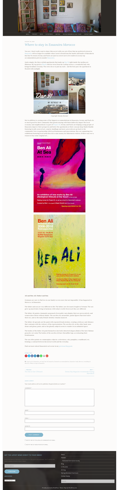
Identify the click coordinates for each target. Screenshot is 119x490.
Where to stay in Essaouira (37, 363)
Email (27, 418)
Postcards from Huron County (71, 461)
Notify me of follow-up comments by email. (40, 440)
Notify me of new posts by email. (37, 444)
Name (27, 410)
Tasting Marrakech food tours (72, 34)
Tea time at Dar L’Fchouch (34, 371)
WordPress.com (73, 488)
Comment (28, 388)
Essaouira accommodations (61, 361)
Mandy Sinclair (59, 15)
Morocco (81, 361)
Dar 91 (67, 62)
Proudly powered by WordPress (50, 488)
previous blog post (65, 346)
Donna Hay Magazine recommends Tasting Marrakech (79, 371)
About (28, 34)
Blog (41, 34)
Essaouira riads (74, 361)
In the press (49, 34)
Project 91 (56, 125)
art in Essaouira (34, 361)
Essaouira (28, 53)
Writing (58, 34)
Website (27, 426)
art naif (42, 361)
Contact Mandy (88, 34)
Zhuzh (44, 64)
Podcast (34, 34)
